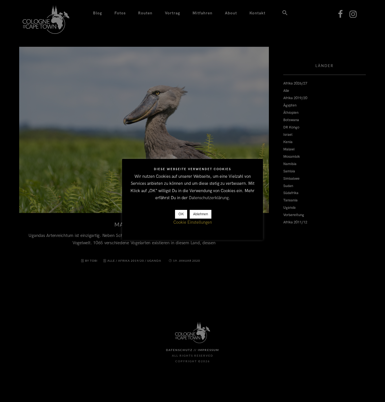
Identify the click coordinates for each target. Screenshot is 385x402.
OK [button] (181, 214)
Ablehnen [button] (200, 214)
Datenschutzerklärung (209, 198)
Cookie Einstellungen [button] (192, 222)
